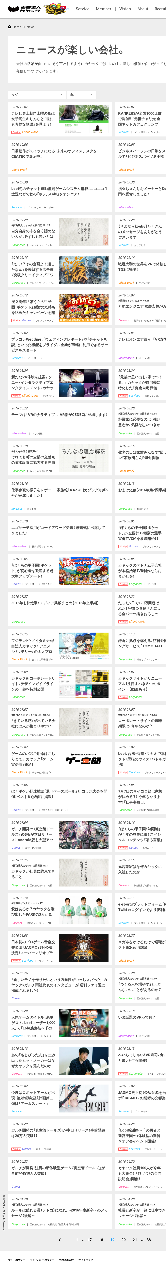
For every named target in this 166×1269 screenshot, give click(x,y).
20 (124, 1239)
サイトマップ (86, 1259)
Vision (125, 9)
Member (103, 9)
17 (90, 1239)
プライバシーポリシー (42, 1259)
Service (82, 9)
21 (135, 1239)
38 (149, 1239)
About (142, 9)
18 (101, 1239)
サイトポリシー (16, 1259)
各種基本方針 (66, 1259)
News (30, 27)
